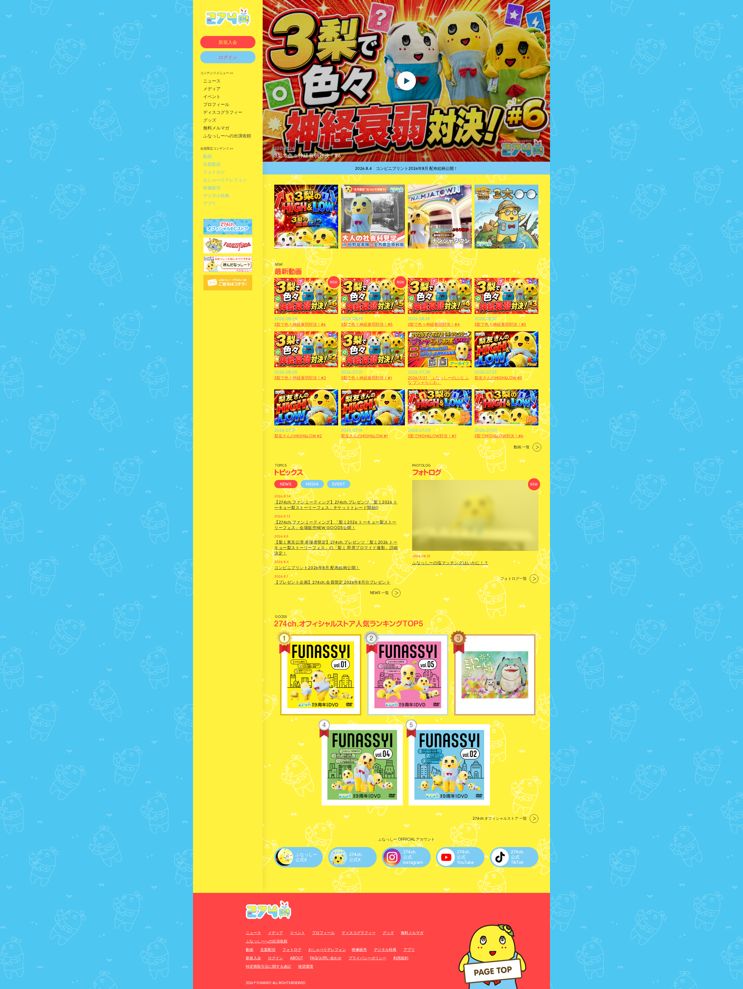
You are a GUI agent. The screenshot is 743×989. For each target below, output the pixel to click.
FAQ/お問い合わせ (326, 958)
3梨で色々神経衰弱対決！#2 (300, 378)
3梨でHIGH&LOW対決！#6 (499, 436)
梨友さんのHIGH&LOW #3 (498, 378)
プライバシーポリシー (367, 958)
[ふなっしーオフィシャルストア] (227, 232)
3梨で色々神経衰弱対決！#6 (307, 155)
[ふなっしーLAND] (227, 250)
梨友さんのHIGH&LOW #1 (364, 436)
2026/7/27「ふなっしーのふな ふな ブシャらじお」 (438, 380)
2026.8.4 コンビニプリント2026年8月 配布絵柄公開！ (406, 168)
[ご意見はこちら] (227, 287)
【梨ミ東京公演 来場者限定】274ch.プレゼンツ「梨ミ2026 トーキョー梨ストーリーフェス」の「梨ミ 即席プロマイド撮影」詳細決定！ (336, 548)
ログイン (275, 958)
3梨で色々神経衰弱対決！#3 (500, 324)
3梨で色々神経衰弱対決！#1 (366, 378)
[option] (406, 168)
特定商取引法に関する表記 (268, 966)
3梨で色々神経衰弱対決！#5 (367, 324)
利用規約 (400, 958)
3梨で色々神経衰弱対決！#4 (434, 324)
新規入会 (253, 958)
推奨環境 (305, 966)
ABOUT (296, 958)
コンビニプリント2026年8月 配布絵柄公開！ (317, 567)
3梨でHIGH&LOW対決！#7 (432, 436)
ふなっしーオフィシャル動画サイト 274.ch (227, 16)
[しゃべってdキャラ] (227, 269)
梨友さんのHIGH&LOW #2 (298, 436)
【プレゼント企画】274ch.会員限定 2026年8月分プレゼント (332, 582)
